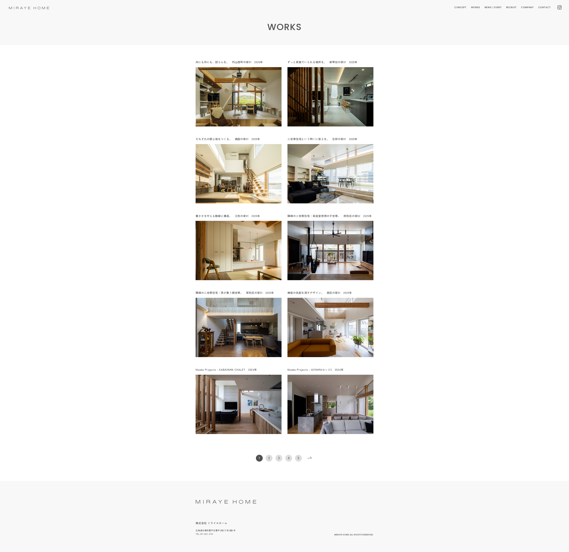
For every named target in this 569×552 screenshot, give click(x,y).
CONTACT (544, 7)
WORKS (475, 7)
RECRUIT (511, 7)
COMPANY (527, 7)
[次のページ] (309, 458)
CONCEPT (460, 7)
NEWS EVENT (493, 7)
